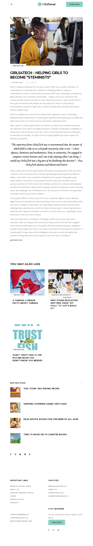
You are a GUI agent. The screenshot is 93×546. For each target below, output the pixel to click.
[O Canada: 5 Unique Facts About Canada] (27, 282)
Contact (14, 502)
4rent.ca (52, 489)
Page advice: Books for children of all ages (50, 419)
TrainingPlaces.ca (19, 518)
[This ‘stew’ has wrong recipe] (15, 392)
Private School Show (20, 486)
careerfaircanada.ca (58, 496)
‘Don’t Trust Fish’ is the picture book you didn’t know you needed (27, 358)
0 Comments (32, 82)
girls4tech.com (16, 240)
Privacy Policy (17, 499)
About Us (14, 489)
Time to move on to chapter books (45, 434)
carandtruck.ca (56, 493)
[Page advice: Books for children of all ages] (15, 423)
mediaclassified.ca (57, 486)
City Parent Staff (17, 82)
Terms (13, 496)
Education (18, 66)
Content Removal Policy (22, 493)
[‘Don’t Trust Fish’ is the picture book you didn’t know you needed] (27, 337)
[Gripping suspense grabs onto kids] (15, 408)
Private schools (67, 296)
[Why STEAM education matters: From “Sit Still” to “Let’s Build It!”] (65, 282)
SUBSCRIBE (74, 4)
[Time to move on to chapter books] (15, 438)
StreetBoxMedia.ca (19, 514)
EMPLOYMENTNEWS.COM (21, 521)
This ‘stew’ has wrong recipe (41, 388)
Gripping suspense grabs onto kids (45, 404)
